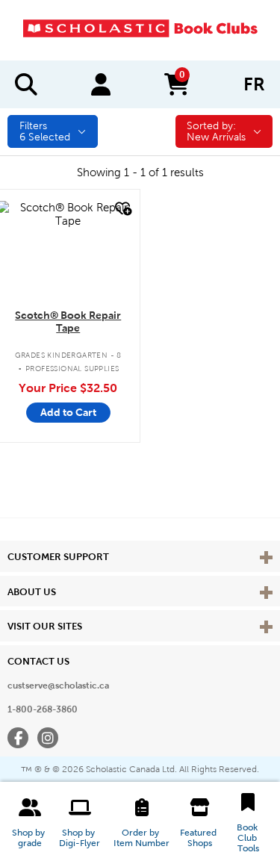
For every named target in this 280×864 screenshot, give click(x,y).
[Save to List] (121, 209)
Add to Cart (68, 412)
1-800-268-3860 (42, 709)
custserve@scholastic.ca (58, 685)
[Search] (26, 84)
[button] (29, 823)
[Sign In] (101, 84)
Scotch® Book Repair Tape (68, 321)
